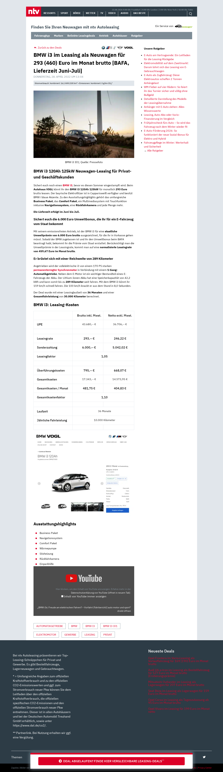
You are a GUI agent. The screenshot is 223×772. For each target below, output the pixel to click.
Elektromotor (46, 634)
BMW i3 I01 (110, 626)
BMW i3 (67, 185)
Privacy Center (205, 767)
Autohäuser (120, 35)
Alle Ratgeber (155, 150)
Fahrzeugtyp (42, 35)
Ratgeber (137, 35)
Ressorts (49, 13)
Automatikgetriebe (49, 626)
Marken (58, 35)
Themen (16, 757)
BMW (74, 626)
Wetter (90, 13)
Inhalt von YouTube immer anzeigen (85, 596)
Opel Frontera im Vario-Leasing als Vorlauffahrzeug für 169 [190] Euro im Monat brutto (178, 661)
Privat (107, 634)
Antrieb (103, 35)
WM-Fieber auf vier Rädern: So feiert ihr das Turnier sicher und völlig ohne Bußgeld (166, 91)
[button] (33, 12)
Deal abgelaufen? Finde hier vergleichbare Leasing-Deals (113, 761)
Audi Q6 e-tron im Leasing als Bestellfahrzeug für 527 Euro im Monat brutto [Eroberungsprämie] (178, 673)
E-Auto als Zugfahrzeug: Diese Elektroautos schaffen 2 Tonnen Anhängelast (163, 79)
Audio (124, 13)
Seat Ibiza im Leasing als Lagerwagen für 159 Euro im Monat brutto (178, 692)
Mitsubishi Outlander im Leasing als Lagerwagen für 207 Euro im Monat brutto (176, 683)
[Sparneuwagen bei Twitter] (204, 757)
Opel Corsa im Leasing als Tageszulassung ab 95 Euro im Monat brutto (178, 701)
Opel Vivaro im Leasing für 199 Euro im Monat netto (179, 710)
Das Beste (139, 13)
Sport (64, 13)
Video (112, 13)
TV (101, 13)
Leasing (90, 634)
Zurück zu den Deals (49, 47)
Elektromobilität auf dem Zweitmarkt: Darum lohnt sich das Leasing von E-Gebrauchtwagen (166, 67)
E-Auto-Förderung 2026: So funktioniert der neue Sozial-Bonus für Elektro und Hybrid (166, 134)
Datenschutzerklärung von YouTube (100, 592)
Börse (77, 13)
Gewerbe (70, 634)
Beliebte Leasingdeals (81, 35)
